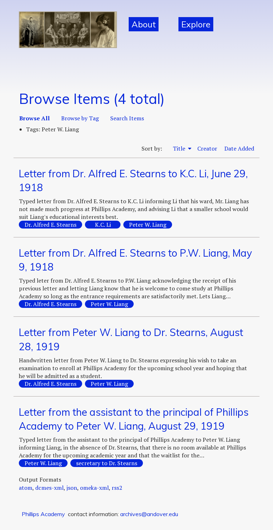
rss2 (117, 488)
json (71, 488)
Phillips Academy (43, 514)
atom (25, 488)
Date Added (239, 148)
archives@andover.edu (149, 514)
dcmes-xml (49, 488)
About (144, 24)
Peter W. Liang (147, 225)
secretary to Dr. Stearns (106, 463)
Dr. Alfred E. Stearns (50, 225)
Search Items (127, 118)
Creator (207, 148)
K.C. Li (103, 225)
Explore (195, 24)
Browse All (34, 118)
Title (180, 148)
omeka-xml (94, 488)
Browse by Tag (80, 118)
